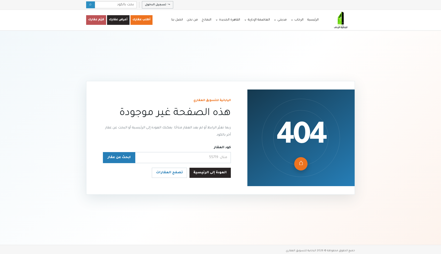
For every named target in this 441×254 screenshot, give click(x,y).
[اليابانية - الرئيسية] (340, 20)
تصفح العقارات (169, 173)
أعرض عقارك (118, 19)
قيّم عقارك (96, 19)
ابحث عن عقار (119, 157)
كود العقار (222, 148)
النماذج (206, 20)
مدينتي (280, 20)
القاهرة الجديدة (227, 20)
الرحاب (297, 20)
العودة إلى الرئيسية (210, 173)
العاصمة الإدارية (257, 20)
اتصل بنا (177, 20)
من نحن (192, 20)
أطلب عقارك (141, 19)
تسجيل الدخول (157, 4)
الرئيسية (313, 20)
